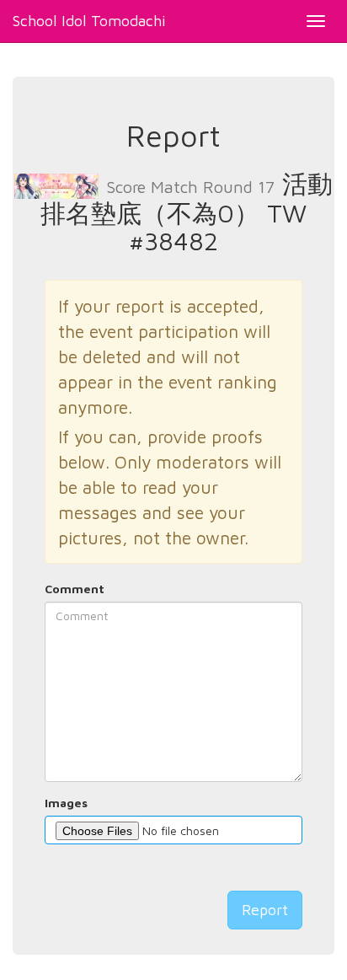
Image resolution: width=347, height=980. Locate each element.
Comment (74, 588)
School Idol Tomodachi (89, 20)
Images (66, 802)
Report (265, 909)
